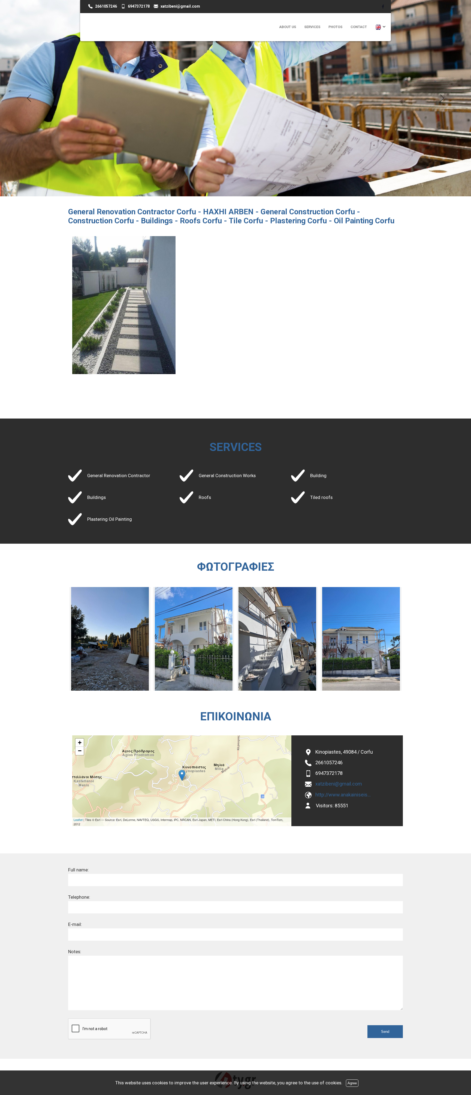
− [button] (79, 750)
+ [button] (79, 742)
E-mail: (75, 924)
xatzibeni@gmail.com (338, 784)
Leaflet (78, 819)
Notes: (74, 951)
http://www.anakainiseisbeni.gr (343, 795)
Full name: (78, 870)
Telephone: (79, 897)
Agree (352, 1083)
